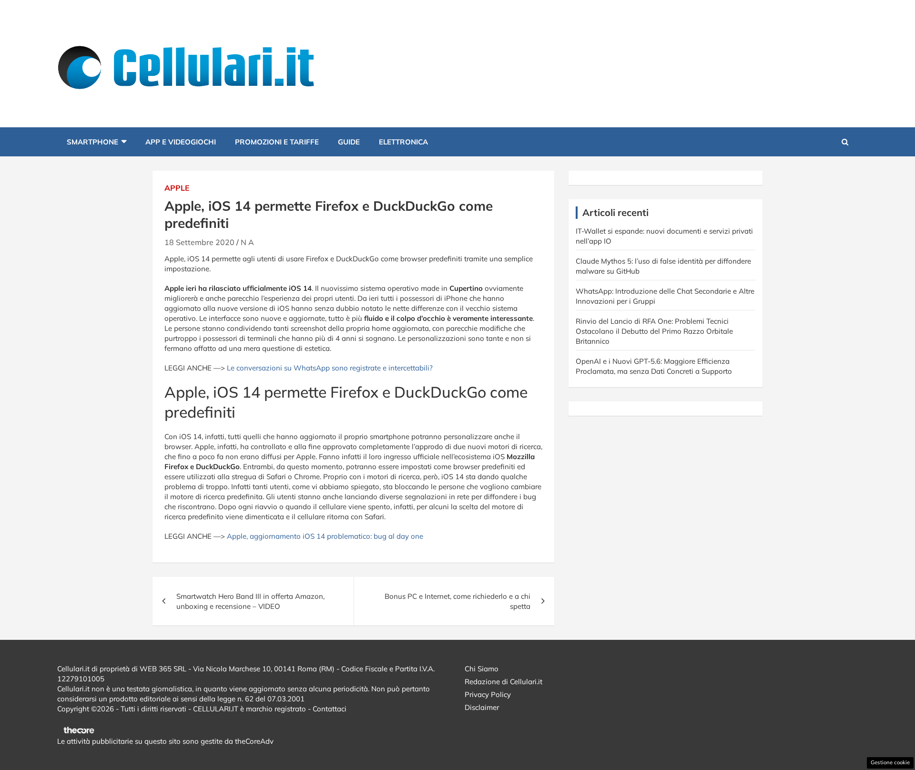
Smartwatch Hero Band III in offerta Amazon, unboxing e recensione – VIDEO (250, 601)
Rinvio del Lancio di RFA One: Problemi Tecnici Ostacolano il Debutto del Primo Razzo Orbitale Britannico (654, 331)
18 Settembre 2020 (199, 242)
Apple (177, 188)
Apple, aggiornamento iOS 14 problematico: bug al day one (325, 536)
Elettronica (403, 141)
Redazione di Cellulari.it (503, 681)
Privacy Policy (488, 694)
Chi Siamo (481, 668)
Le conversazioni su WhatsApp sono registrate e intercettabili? (330, 367)
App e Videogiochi (180, 141)
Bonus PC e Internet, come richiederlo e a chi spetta (457, 601)
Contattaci (329, 708)
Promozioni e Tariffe (277, 141)
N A (247, 242)
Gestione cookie (890, 762)
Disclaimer (482, 707)
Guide (349, 141)
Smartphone (92, 141)
